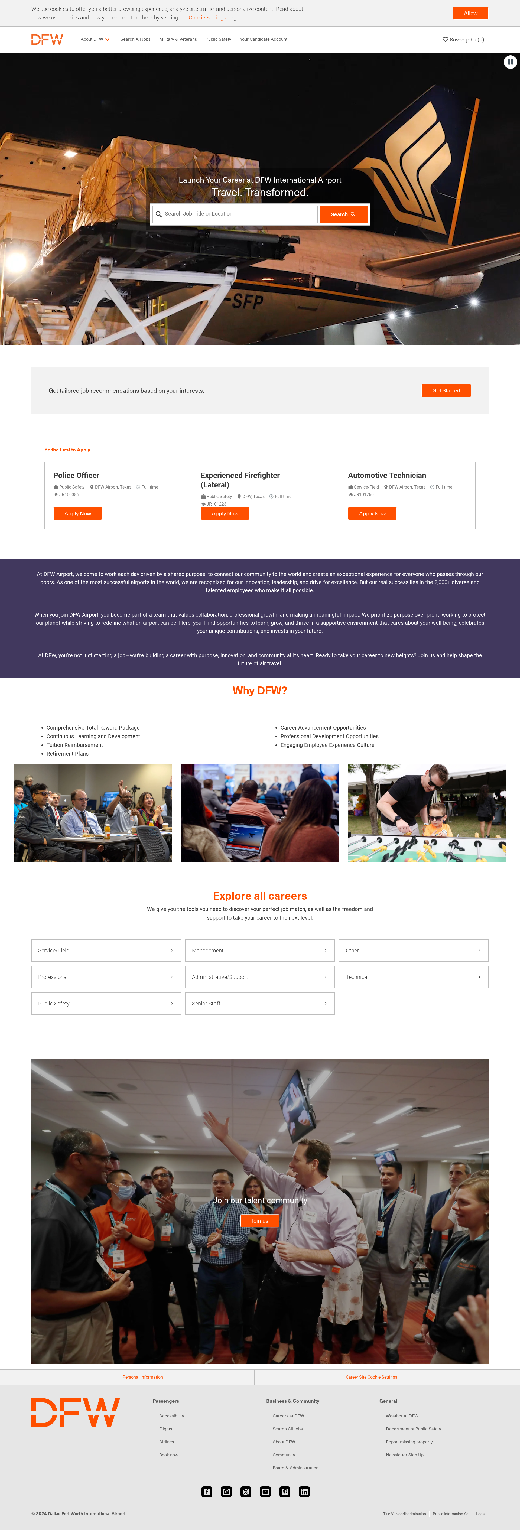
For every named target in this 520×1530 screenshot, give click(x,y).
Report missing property (409, 1442)
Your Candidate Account (263, 39)
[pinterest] (285, 1491)
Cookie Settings (207, 17)
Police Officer (76, 475)
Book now (168, 1455)
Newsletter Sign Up (405, 1455)
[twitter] (245, 1491)
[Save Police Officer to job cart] (167, 475)
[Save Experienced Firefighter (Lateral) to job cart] (315, 475)
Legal (480, 1514)
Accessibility (171, 1416)
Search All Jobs (136, 39)
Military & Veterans (178, 39)
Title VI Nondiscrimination (404, 1514)
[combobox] (235, 214)
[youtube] (265, 1491)
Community (284, 1455)
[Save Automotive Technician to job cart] (462, 475)
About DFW (284, 1442)
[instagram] (226, 1491)
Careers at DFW (288, 1416)
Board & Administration (295, 1468)
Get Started (446, 390)
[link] (260, 1220)
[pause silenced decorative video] (510, 62)
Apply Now (77, 513)
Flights (165, 1429)
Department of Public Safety (413, 1429)
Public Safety (218, 39)
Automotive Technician (387, 475)
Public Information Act (451, 1514)
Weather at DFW (402, 1416)
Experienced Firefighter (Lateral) (240, 480)
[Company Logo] (47, 39)
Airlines (166, 1442)
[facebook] (207, 1491)
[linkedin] (304, 1491)
